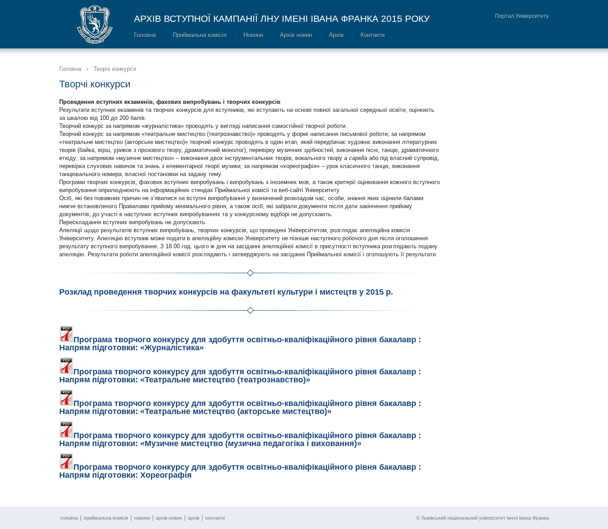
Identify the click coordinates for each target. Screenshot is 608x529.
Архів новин (296, 35)
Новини (253, 35)
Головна (145, 35)
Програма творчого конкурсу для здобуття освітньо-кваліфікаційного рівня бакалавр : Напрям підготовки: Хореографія (240, 471)
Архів (336, 35)
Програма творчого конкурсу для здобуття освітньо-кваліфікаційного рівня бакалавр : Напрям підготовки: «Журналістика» (240, 343)
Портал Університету (522, 16)
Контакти (373, 35)
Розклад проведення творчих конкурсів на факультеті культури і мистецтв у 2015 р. (226, 291)
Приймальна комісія (200, 35)
